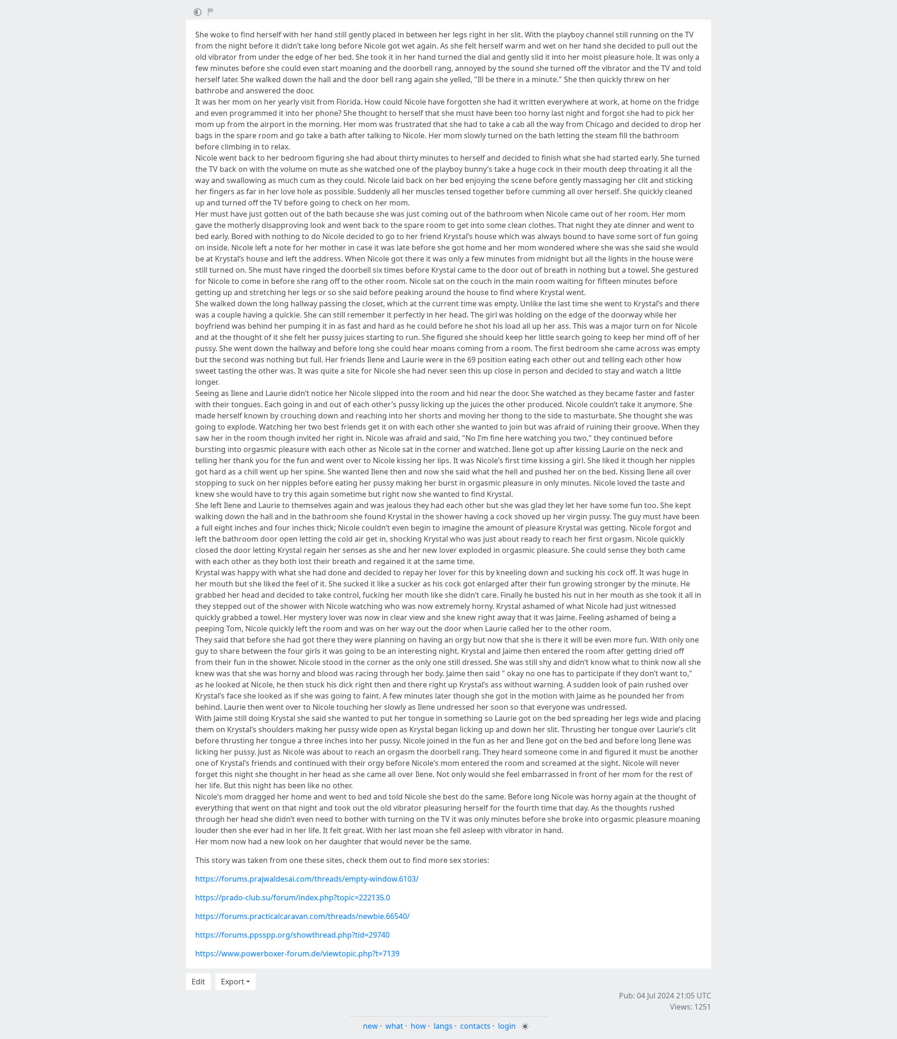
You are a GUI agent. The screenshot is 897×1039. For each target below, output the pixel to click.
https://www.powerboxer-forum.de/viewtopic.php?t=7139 (297, 953)
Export (232, 981)
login (507, 1026)
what (394, 1026)
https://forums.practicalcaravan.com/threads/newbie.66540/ (302, 916)
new (370, 1026)
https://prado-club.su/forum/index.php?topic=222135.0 (292, 897)
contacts (475, 1026)
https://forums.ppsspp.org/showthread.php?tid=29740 (292, 935)
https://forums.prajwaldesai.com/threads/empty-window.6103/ (307, 879)
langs (443, 1026)
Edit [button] (198, 981)
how (418, 1026)
